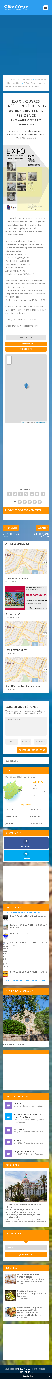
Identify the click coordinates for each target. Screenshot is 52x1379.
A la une (9, 1209)
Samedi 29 (35, 816)
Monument (10, 1214)
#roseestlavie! (12, 614)
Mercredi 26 (11, 816)
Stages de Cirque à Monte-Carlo (28, 971)
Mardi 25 (9, 809)
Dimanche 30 (36, 823)
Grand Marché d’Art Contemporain (23, 686)
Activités (18, 1209)
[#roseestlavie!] (26, 598)
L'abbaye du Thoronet (14, 1044)
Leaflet (24, 422)
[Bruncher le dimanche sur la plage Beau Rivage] (8, 1116)
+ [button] (9, 358)
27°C (11, 787)
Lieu (39, 1212)
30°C (19, 789)
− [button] (9, 362)
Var (43, 980)
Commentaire (26, 343)
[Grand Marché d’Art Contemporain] (26, 669)
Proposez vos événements (23, 510)
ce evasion (19, 1129)
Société (36, 1214)
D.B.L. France (24, 1369)
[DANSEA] (8, 1105)
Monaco (35, 980)
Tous (8, 980)
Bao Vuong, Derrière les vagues (28, 915)
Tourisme (10, 1217)
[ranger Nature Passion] (8, 1153)
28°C (11, 796)
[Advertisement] (26, 42)
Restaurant (22, 1122)
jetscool (17, 1140)
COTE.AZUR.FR (26, 1372)
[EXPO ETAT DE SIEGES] (26, 633)
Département (20, 134)
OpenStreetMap (40, 422)
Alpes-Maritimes (35, 131)
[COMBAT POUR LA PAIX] (26, 561)
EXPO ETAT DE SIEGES (16, 650)
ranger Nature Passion (25, 1151)
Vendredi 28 (35, 809)
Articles (10, 134)
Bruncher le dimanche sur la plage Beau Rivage (27, 1115)
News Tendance (37, 1106)
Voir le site (26, 349)
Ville (18, 1217)
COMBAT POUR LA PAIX (17, 578)
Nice (15, 1122)
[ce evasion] (8, 1130)
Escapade (32, 1212)
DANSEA (17, 1103)
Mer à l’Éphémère (19, 933)
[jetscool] (8, 1142)
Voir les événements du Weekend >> (22, 912)
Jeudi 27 (9, 823)
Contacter (26, 337)
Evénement (32, 134)
